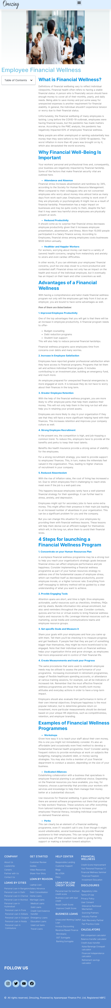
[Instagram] (8, 983)
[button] (79, 2)
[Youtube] (23, 983)
